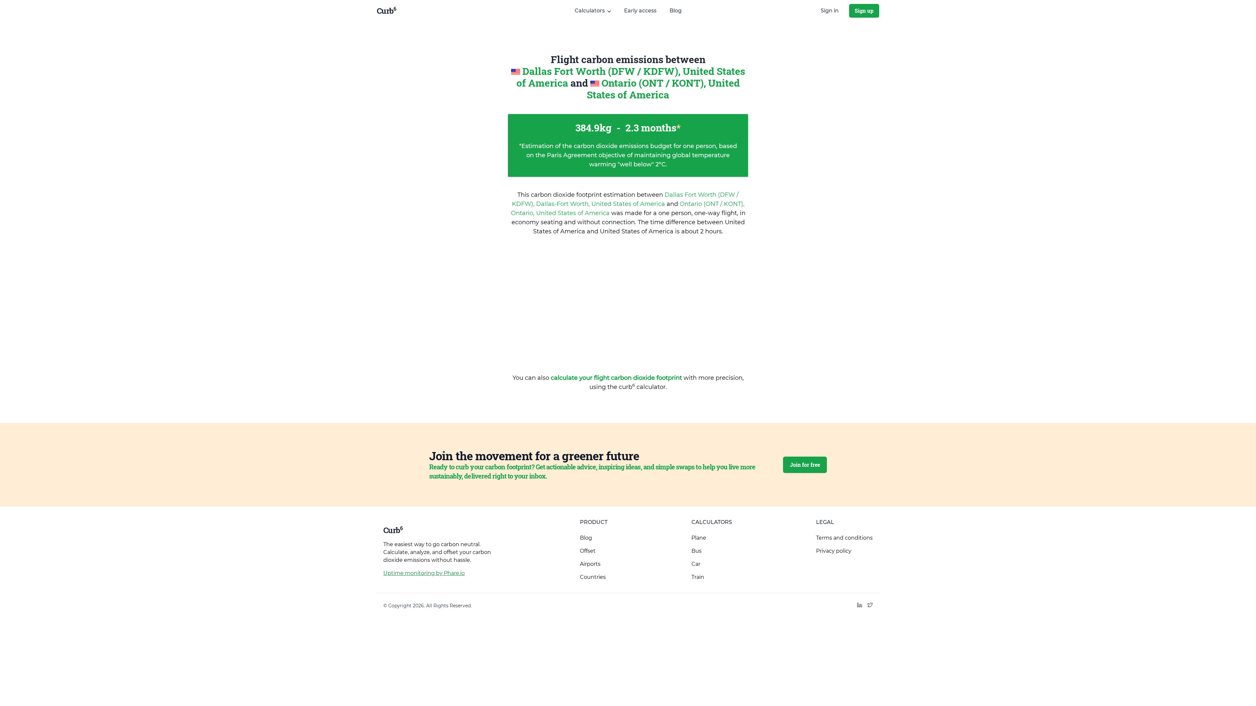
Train (697, 577)
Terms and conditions (844, 538)
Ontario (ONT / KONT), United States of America (663, 88)
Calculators (711, 522)
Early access (640, 11)
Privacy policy (833, 551)
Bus (696, 551)
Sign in (830, 11)
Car (695, 564)
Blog (676, 11)
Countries (593, 577)
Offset (588, 551)
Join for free (805, 464)
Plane (698, 538)
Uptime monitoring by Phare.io (424, 573)
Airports (590, 564)
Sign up (864, 10)
